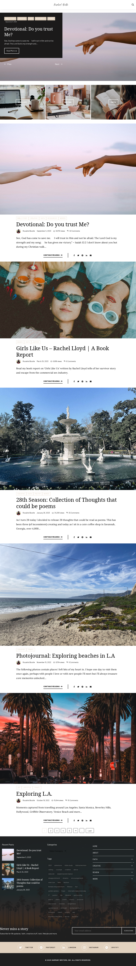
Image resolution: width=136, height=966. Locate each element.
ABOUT (95, 853)
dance (76, 869)
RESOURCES (40, 18)
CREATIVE (22, 18)
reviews (62, 904)
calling (50, 869)
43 (74, 231)
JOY (18, 787)
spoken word (53, 908)
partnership (78, 895)
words (67, 916)
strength (64, 908)
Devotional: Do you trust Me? (52, 224)
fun (76, 887)
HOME (95, 846)
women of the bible (55, 916)
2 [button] (7, 50)
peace (50, 899)
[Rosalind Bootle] (68, 4)
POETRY (38, 494)
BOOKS (20, 342)
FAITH (31, 18)
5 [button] (7, 56)
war (74, 912)
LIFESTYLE (27, 787)
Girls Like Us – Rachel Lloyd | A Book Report (62, 351)
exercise (51, 882)
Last (90, 831)
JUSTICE (36, 342)
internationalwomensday (77, 891)
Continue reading (51, 255)
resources (52, 904)
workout (75, 916)
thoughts (51, 912)
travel (60, 912)
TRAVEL (31, 649)
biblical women (80, 865)
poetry (71, 899)
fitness (69, 887)
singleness (72, 904)
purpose (80, 899)
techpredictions (76, 908)
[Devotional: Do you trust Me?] (8, 855)
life (61, 895)
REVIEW (96, 872)
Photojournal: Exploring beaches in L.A (65, 655)
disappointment (54, 878)
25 (74, 513)
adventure (58, 865)
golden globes (53, 891)
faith (59, 882)
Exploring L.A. (34, 793)
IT (49, 895)
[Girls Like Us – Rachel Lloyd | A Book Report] (8, 869)
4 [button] (7, 54)
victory (67, 912)
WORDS (51, 18)
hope (63, 891)
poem (64, 899)
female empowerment (56, 887)
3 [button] (7, 52)
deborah (51, 874)
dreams (65, 878)
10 (73, 800)
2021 (50, 865)
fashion (66, 882)
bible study (69, 865)
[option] (68, 47)
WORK (95, 879)
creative (68, 869)
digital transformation (65, 874)
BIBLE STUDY (10, 18)
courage (59, 869)
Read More (11, 51)
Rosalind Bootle (29, 231)
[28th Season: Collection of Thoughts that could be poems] (8, 884)
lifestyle (68, 895)
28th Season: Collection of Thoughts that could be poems (66, 503)
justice (55, 895)
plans (58, 899)
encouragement (77, 878)
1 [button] (7, 48)
